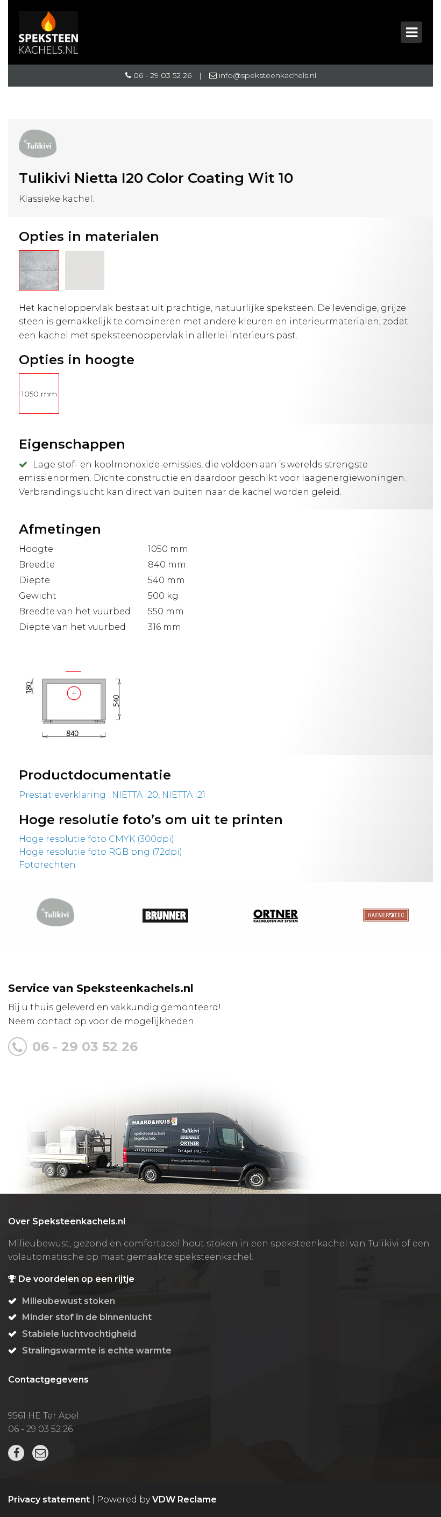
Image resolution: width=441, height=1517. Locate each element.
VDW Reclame (184, 1499)
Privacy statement (49, 1499)
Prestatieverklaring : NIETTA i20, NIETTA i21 (112, 795)
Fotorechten (47, 865)
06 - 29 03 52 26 (161, 75)
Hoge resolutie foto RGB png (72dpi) (100, 852)
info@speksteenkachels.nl (266, 75)
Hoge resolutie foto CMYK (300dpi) (96, 839)
